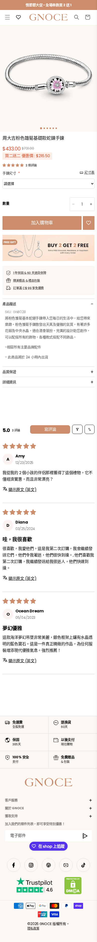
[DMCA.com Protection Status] (73, 886)
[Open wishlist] (18, 17)
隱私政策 (33, 928)
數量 (5, 203)
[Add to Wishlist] (88, 222)
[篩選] (77, 429)
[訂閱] (85, 836)
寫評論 (50, 429)
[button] (7, 17)
